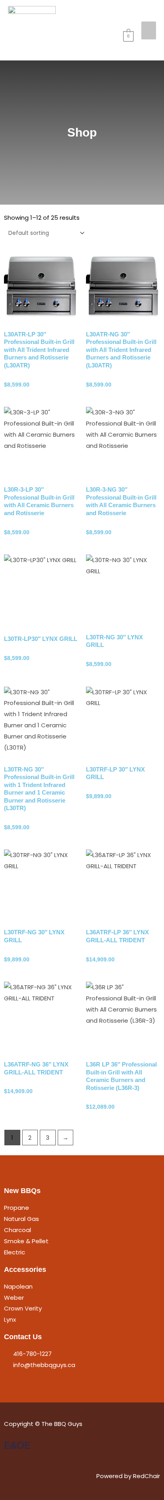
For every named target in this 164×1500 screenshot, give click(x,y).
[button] (126, 16)
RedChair (146, 1476)
